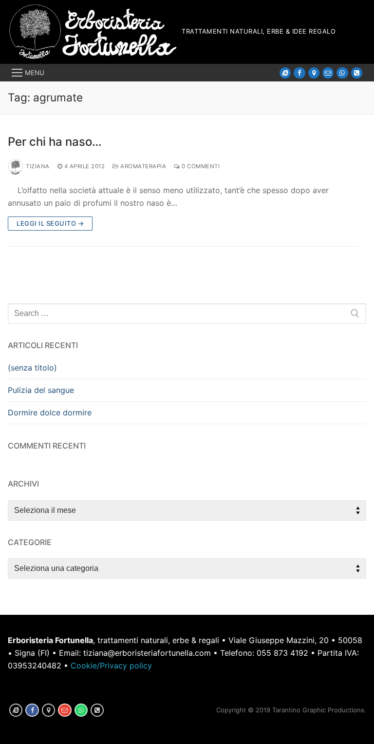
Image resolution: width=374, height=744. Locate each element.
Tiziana (38, 166)
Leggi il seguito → (50, 223)
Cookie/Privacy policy (111, 665)
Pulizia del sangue (41, 390)
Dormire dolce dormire (50, 412)
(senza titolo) (32, 367)
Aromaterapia (142, 166)
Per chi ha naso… (55, 142)
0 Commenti (200, 166)
